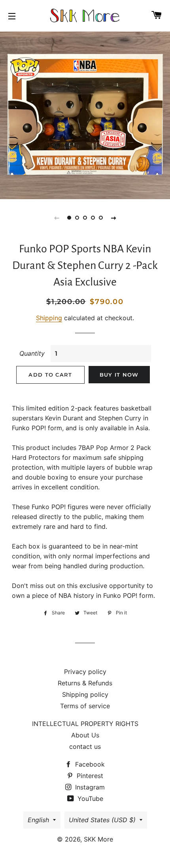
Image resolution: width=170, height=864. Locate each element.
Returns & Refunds (85, 683)
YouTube (89, 798)
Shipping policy (85, 694)
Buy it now (119, 374)
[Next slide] (113, 217)
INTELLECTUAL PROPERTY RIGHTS (85, 724)
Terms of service (85, 706)
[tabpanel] (85, 114)
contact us (85, 746)
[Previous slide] (56, 217)
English (38, 820)
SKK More (98, 839)
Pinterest (89, 776)
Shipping (49, 318)
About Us (85, 735)
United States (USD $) (102, 820)
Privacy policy (85, 672)
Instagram (89, 787)
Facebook (89, 764)
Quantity (32, 353)
